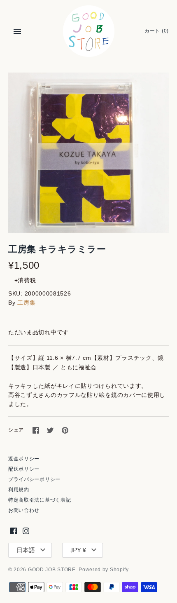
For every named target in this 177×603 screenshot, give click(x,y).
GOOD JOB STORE (52, 569)
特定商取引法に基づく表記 (39, 500)
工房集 (26, 302)
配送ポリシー (24, 469)
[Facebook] (13, 530)
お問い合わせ (24, 510)
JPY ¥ (78, 550)
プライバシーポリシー (34, 479)
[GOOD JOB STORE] (88, 31)
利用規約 (18, 490)
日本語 (25, 550)
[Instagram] (26, 530)
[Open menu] (17, 31)
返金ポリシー (24, 459)
